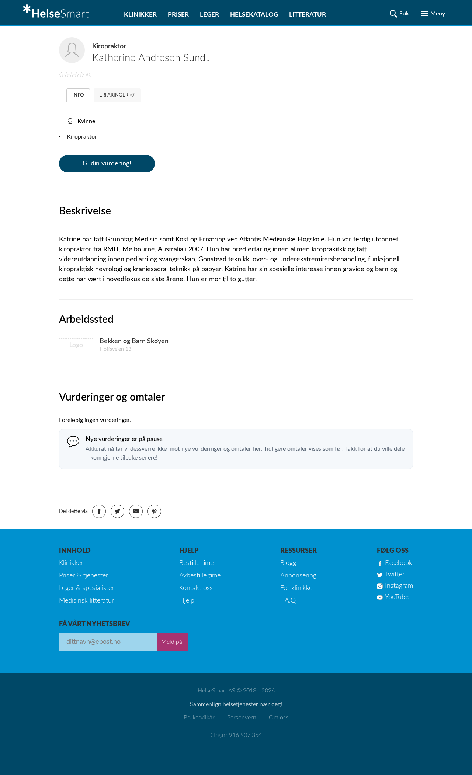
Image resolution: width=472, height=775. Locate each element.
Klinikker (140, 14)
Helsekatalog (254, 14)
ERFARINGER (117, 95)
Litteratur (307, 14)
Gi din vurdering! (107, 163)
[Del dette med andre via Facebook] (99, 511)
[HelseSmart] (57, 12)
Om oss (278, 717)
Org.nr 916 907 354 (236, 735)
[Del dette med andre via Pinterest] (154, 511)
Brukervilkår (199, 717)
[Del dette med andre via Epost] (136, 511)
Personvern (241, 717)
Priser (178, 14)
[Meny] (433, 14)
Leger (209, 14)
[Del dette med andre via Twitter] (117, 511)
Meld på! (172, 642)
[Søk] (399, 14)
